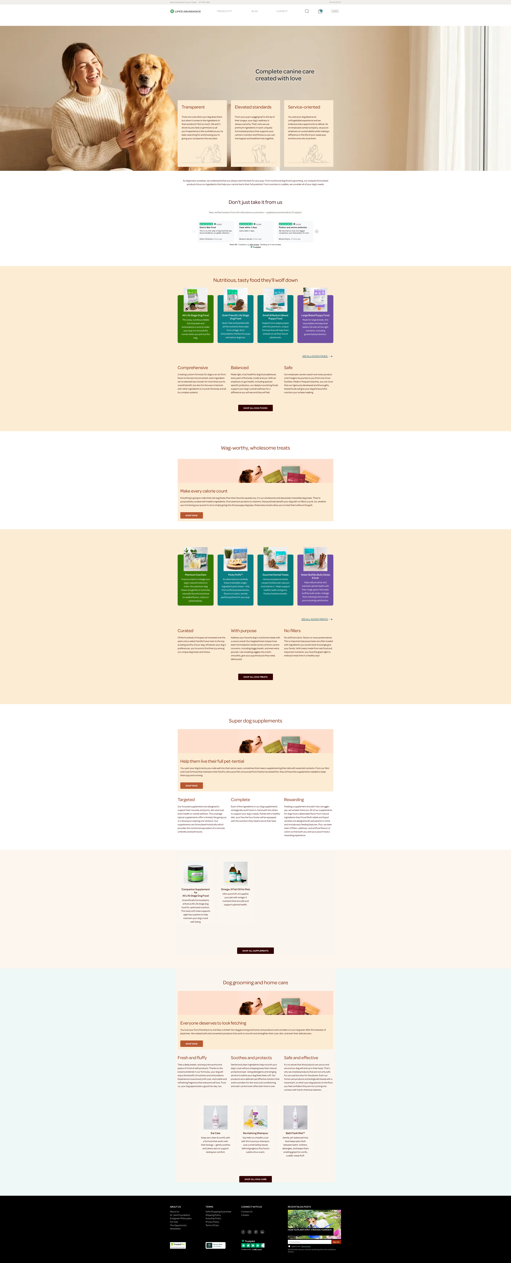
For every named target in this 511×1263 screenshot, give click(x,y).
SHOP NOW (192, 515)
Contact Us (246, 1211)
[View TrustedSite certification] (178, 1245)
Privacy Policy (212, 1221)
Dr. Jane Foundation (180, 1215)
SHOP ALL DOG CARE (256, 1179)
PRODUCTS (223, 11)
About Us (174, 1211)
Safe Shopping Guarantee (218, 1211)
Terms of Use (305, 1246)
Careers (245, 1215)
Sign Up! (336, 1242)
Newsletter (175, 1228)
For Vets (174, 1221)
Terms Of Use (212, 1225)
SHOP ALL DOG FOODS (255, 408)
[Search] (306, 11)
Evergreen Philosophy (180, 1218)
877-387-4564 (204, 2)
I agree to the (300, 1246)
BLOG (255, 11)
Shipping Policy (213, 1215)
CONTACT (282, 11)
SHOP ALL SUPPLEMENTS (255, 950)
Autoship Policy (213, 1218)
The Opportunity (178, 1225)
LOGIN (335, 11)
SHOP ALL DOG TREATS (256, 676)
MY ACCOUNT (335, 2)
